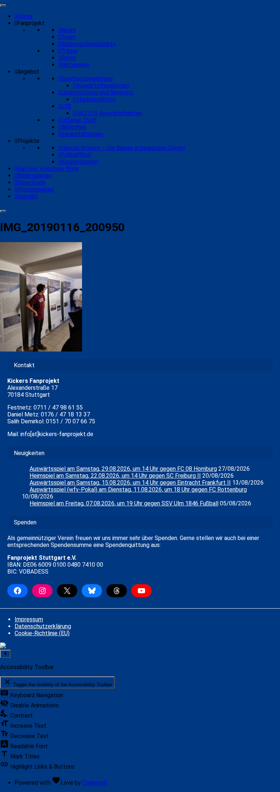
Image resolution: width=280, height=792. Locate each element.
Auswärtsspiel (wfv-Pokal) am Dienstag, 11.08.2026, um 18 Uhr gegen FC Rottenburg (138, 489)
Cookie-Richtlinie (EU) (42, 633)
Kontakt (27, 196)
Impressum (29, 619)
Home (24, 16)
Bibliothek (73, 127)
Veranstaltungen (82, 134)
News (68, 30)
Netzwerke (75, 64)
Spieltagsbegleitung (87, 78)
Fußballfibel (76, 154)
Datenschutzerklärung (43, 626)
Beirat (68, 57)
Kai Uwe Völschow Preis (48, 168)
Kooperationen (79, 161)
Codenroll (94, 782)
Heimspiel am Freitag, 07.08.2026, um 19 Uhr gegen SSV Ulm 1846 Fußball (124, 503)
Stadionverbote (95, 99)
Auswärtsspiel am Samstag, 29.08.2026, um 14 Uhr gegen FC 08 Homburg (123, 468)
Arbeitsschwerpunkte (88, 43)
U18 (66, 106)
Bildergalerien (34, 175)
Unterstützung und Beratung (97, 92)
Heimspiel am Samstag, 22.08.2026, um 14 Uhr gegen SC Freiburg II (115, 475)
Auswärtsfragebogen (102, 85)
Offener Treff (79, 120)
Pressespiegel (35, 189)
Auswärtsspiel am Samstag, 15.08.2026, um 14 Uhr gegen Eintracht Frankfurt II (130, 482)
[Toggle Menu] (3, 5)
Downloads (31, 182)
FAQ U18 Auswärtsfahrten (108, 113)
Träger (69, 50)
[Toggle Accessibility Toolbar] (5, 654)
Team (68, 37)
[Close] (3, 211)
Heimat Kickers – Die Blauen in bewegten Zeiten (123, 147)
